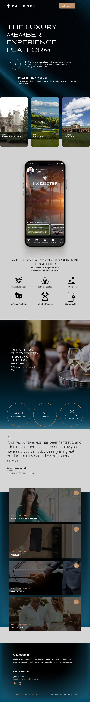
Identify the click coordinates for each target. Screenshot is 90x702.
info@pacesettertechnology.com (26, 679)
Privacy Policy (31, 694)
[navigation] (81, 5)
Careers (18, 694)
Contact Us (67, 6)
